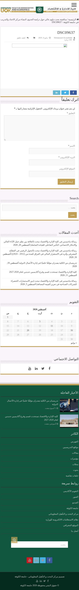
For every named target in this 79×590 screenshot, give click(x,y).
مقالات (75, 453)
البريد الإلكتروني (66, 157)
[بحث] (14, 540)
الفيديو (75, 502)
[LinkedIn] (36, 369)
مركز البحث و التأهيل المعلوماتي (63, 514)
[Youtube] (30, 369)
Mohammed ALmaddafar (63, 38)
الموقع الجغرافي (70, 525)
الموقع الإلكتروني (67, 168)
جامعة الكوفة (72, 508)
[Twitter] (43, 369)
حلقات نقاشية (72, 475)
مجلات (75, 464)
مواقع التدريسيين (70, 447)
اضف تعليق (21, 38)
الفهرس (74, 441)
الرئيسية (72, 19)
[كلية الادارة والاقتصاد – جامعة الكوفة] (39, 10)
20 (28, 330)
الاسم (71, 146)
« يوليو (74, 343)
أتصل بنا (74, 531)
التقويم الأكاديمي (70, 491)
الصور (75, 497)
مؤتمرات (74, 458)
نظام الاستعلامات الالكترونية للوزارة (62, 519)
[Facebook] (49, 369)
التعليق (71, 113)
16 (72, 330)
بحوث (75, 470)
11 (52, 326)
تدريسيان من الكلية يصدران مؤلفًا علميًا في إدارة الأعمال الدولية (48, 263)
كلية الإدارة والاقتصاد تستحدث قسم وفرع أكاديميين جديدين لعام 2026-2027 (43, 272)
